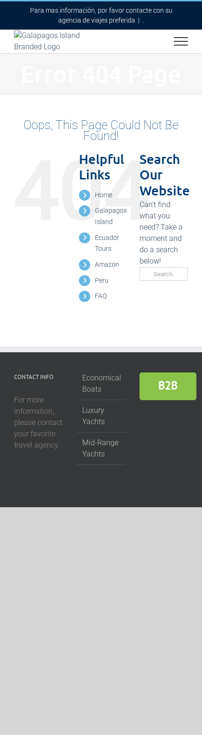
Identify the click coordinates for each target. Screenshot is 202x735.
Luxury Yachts (93, 416)
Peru (102, 280)
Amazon (107, 264)
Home (103, 195)
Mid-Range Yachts (100, 448)
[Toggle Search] (148, 41)
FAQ (101, 296)
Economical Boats (101, 383)
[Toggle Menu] (181, 41)
